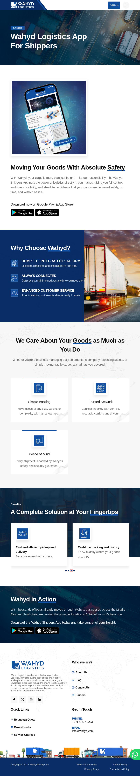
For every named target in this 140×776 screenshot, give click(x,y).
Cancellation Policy (119, 769)
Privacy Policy (91, 769)
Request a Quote (24, 719)
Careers (80, 695)
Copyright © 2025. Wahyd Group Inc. (30, 764)
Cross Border (22, 727)
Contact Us (82, 687)
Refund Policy (120, 764)
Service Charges (24, 734)
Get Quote (114, 5)
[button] (66, 570)
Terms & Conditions (86, 764)
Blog (78, 680)
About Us (81, 672)
